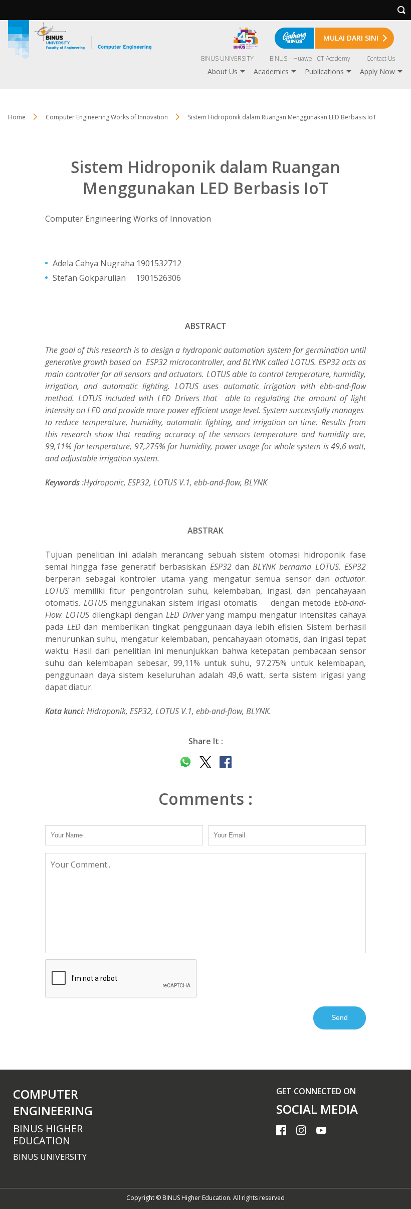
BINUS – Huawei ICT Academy (310, 58)
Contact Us (380, 58)
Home (17, 117)
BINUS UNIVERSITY (227, 58)
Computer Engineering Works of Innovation (107, 117)
